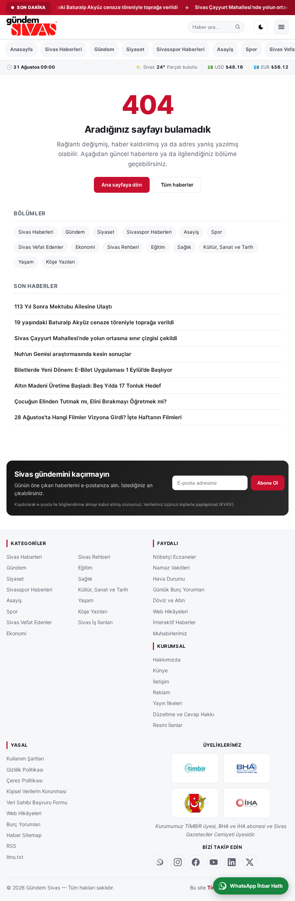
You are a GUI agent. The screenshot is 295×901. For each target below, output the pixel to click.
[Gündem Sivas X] (250, 862)
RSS (11, 846)
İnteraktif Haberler (174, 622)
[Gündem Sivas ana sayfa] (32, 27)
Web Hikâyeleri (170, 611)
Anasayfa (21, 49)
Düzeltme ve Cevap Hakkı (183, 714)
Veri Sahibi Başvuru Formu (36, 802)
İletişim (161, 681)
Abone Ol (267, 483)
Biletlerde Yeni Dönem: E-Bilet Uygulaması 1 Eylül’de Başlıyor (93, 369)
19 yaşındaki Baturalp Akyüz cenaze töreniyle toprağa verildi (93, 7)
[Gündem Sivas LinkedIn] (232, 862)
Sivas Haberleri (63, 49)
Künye (160, 670)
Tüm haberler (177, 185)
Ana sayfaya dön (121, 185)
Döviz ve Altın (169, 600)
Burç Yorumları (23, 824)
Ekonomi (85, 247)
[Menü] (281, 27)
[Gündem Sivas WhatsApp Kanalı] (160, 862)
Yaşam (26, 262)
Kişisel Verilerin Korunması (36, 791)
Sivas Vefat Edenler (40, 247)
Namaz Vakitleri (171, 567)
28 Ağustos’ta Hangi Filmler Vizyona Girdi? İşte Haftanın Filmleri (98, 417)
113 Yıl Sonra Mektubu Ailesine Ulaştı (63, 306)
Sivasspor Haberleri (180, 49)
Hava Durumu (169, 579)
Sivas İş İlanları (95, 622)
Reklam (161, 692)
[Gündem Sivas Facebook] (196, 862)
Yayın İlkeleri (167, 703)
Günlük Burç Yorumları (178, 589)
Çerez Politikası (24, 780)
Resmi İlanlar (167, 725)
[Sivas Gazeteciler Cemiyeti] (195, 803)
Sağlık (184, 247)
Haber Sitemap (24, 835)
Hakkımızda (167, 660)
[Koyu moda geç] (261, 27)
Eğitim (158, 247)
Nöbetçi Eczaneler (174, 557)
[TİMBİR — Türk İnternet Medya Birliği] (195, 768)
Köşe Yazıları (60, 262)
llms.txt (14, 857)
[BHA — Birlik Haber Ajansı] (247, 768)
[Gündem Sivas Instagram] (178, 862)
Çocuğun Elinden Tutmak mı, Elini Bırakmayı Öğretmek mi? (90, 401)
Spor (251, 49)
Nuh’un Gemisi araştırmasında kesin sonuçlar (72, 354)
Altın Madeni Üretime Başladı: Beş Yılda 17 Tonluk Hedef (87, 385)
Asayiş (225, 49)
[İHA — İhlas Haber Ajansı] (247, 803)
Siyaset (135, 49)
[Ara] (237, 27)
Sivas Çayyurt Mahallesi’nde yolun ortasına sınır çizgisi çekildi (95, 338)
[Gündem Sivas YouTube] (214, 862)
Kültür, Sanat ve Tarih (228, 247)
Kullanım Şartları (25, 758)
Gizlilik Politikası (24, 770)
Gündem (104, 49)
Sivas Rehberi (123, 247)
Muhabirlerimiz (170, 633)
